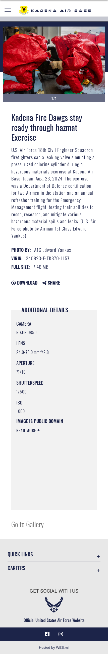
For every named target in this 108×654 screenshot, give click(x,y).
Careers (16, 568)
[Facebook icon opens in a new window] (47, 634)
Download (26, 282)
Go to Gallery (27, 524)
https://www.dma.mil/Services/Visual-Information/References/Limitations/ (46, 494)
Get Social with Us (54, 591)
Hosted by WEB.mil (54, 647)
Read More (26, 430)
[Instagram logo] (61, 634)
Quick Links (20, 554)
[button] (8, 10)
